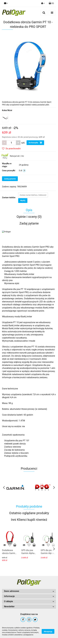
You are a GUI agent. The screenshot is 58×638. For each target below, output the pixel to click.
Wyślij (22, 200)
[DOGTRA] (42, 487)
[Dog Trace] (15, 487)
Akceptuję (48, 631)
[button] (51, 3)
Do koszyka (34, 143)
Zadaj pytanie (10, 179)
